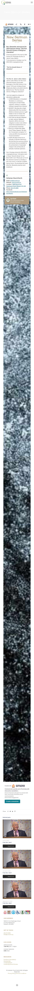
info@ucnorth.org (8, 934)
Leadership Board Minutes (11, 964)
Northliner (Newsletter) (10, 959)
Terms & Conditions (21, 973)
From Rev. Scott (7, 842)
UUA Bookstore (8, 962)
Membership (7, 961)
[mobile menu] (31, 2)
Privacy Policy (11, 973)
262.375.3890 (7, 933)
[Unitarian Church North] (6, 2)
